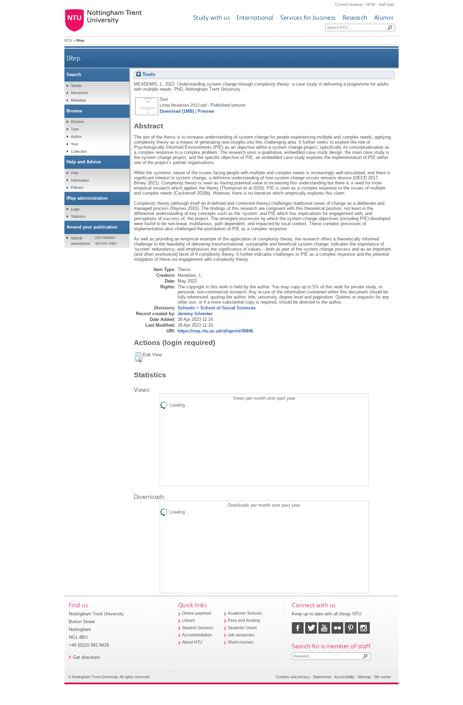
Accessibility (344, 677)
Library (188, 620)
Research (355, 17)
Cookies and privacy (293, 677)
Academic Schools (245, 613)
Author (76, 136)
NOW (370, 4)
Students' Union (242, 628)
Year (74, 144)
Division (77, 122)
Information (80, 180)
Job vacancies (241, 635)
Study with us (211, 17)
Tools (148, 74)
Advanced (79, 93)
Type (75, 129)
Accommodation (197, 635)
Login (75, 209)
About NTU (192, 642)
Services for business (308, 17)
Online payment (196, 613)
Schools (186, 307)
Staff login (386, 4)
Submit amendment (80, 241)
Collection (79, 151)
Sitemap (364, 677)
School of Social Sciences (228, 307)
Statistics (78, 216)
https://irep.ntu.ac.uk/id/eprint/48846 (215, 330)
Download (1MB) (177, 111)
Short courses (240, 642)
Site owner (382, 677)
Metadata (78, 100)
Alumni (384, 17)
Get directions (86, 657)
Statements (322, 677)
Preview (206, 111)
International (255, 17)
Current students (349, 4)
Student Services (197, 628)
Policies (77, 187)
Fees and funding (244, 620)
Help (74, 173)
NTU (68, 40)
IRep (73, 58)
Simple (76, 86)
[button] (138, 357)
